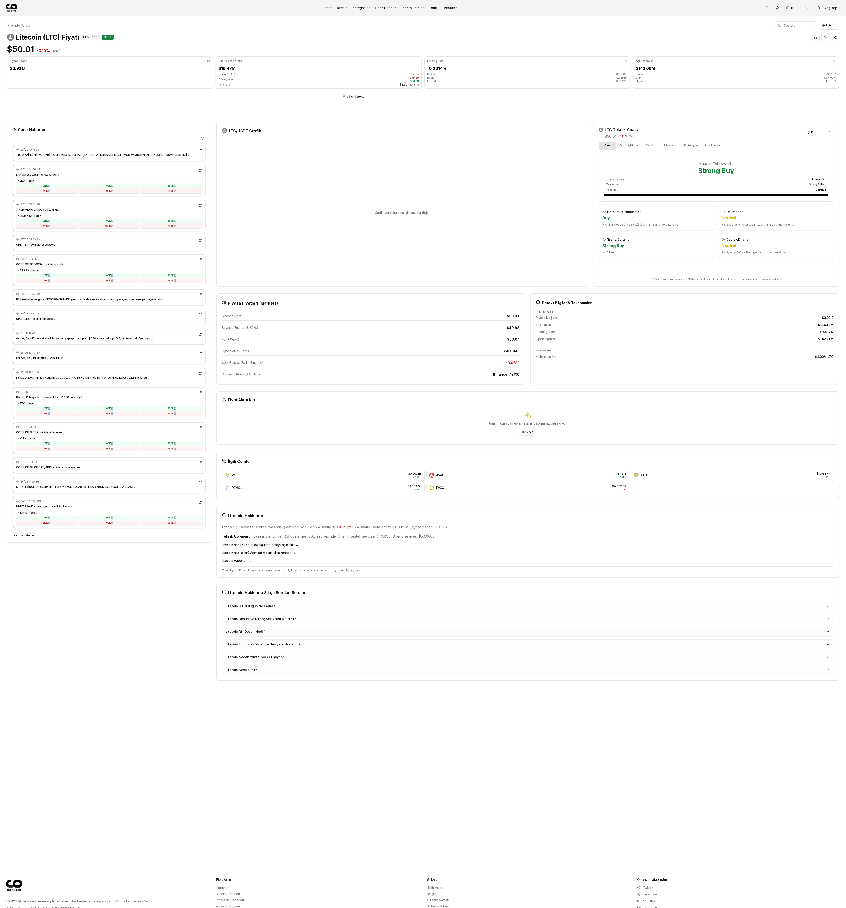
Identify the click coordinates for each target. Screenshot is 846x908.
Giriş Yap (830, 8)
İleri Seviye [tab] (712, 145)
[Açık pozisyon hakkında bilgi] (834, 61)
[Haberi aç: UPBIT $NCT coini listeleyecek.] (200, 314)
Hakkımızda (435, 888)
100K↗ (109, 185)
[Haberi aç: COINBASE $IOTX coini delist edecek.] (200, 428)
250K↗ (171, 185)
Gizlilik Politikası (438, 906)
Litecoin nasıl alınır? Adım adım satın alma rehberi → (258, 553)
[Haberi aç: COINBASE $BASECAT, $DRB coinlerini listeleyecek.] (200, 463)
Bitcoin (342, 8)
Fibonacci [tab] (670, 145)
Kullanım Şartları (438, 900)
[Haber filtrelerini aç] (202, 138)
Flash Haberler (386, 8)
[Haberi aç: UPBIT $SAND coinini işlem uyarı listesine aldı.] (200, 502)
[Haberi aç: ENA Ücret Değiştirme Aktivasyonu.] (200, 170)
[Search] (767, 8)
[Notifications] (778, 8)
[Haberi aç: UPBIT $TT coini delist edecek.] (200, 240)
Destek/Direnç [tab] (629, 145)
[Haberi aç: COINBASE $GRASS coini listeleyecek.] (200, 260)
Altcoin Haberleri (228, 906)
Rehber (449, 8)
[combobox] (818, 132)
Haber (327, 8)
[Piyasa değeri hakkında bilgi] (208, 61)
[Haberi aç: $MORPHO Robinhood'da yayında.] (200, 205)
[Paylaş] (835, 37)
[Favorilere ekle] (816, 37)
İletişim (431, 894)
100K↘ (109, 191)
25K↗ (46, 185)
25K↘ (46, 191)
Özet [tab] (607, 145)
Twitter (648, 888)
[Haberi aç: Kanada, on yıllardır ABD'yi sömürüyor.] (200, 353)
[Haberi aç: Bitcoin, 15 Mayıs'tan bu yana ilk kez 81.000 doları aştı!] (200, 393)
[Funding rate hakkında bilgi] (625, 61)
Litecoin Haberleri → (26, 535)
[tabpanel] (716, 214)
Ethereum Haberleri (230, 900)
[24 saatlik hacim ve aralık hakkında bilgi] (417, 61)
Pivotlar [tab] (651, 145)
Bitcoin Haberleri (228, 894)
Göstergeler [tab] (691, 145)
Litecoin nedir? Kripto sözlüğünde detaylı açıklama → (260, 545)
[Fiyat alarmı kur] (825, 37)
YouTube (649, 901)
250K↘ (171, 191)
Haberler (222, 888)
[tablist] (660, 146)
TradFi (434, 8)
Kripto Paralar (413, 8)
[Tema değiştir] (806, 8)
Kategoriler (361, 8)
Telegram (650, 894)
